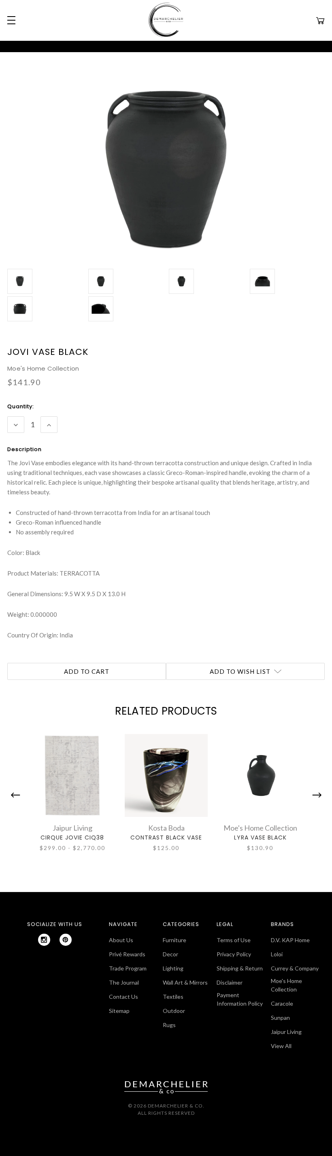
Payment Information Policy (240, 999)
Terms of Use (234, 940)
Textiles (173, 996)
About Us (121, 940)
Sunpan (280, 1017)
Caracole (282, 1003)
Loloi (277, 954)
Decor (170, 954)
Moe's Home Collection (286, 985)
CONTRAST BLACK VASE (166, 837)
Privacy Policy (234, 954)
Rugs (169, 1024)
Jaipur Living (286, 1031)
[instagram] (44, 940)
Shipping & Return (240, 968)
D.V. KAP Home (290, 940)
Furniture (174, 940)
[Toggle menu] (10, 20)
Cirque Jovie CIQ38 (72, 837)
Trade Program (128, 968)
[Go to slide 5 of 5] (17, 795)
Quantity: (20, 406)
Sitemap (119, 1010)
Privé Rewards (127, 954)
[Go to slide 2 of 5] (315, 795)
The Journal (124, 982)
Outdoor (174, 1010)
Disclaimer (230, 982)
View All (281, 1045)
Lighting (173, 968)
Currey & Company (295, 968)
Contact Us (123, 996)
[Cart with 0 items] (320, 20)
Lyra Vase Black (260, 837)
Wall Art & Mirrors (185, 982)
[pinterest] (66, 940)
